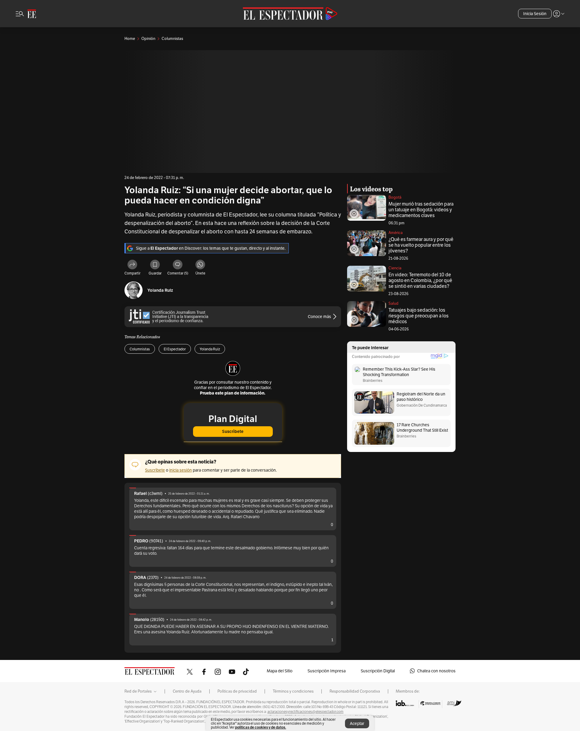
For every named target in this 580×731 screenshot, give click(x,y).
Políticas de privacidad (237, 691)
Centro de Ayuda (187, 691)
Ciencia (394, 268)
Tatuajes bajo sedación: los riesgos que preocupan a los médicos (418, 316)
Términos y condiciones (293, 691)
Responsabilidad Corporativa (355, 691)
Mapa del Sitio (279, 671)
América (395, 232)
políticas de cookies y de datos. (260, 727)
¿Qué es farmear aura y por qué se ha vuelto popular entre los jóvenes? (420, 245)
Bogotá (394, 197)
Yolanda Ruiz (160, 290)
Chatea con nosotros (436, 671)
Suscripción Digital (378, 671)
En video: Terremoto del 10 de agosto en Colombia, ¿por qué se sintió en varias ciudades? (420, 280)
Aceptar (357, 723)
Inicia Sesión (534, 13)
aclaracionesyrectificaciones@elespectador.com (305, 712)
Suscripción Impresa (327, 671)
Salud (393, 303)
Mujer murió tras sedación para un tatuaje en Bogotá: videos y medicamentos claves (420, 210)
